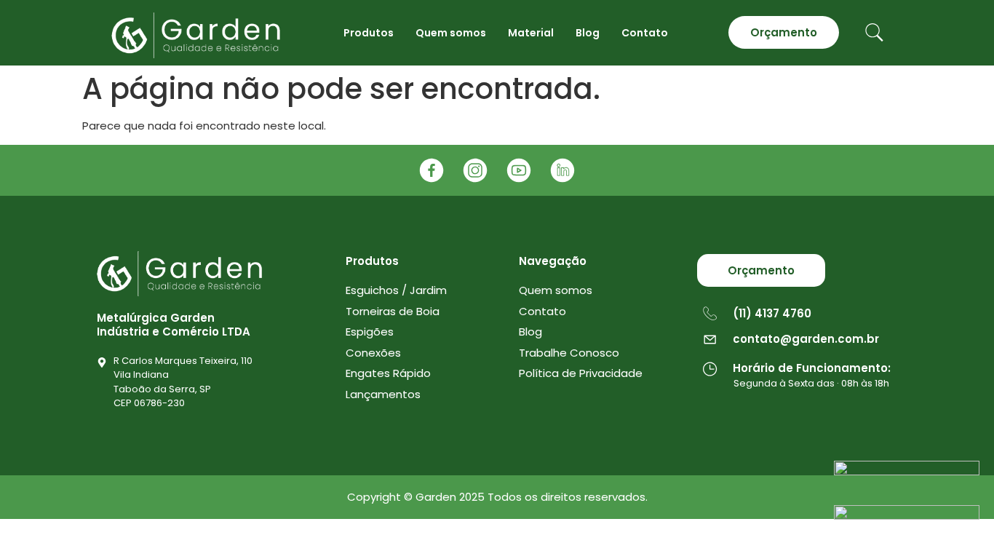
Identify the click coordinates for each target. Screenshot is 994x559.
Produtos (368, 32)
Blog (588, 32)
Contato (644, 32)
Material (531, 32)
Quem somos (451, 32)
